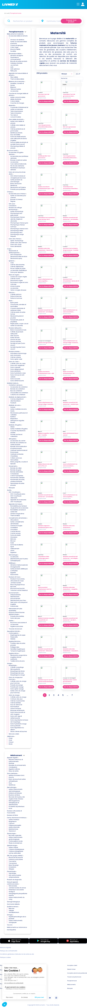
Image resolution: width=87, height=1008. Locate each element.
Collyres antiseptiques (16, 851)
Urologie (9, 915)
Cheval (11, 742)
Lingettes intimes (15, 657)
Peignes (12, 201)
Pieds (10, 301)
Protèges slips (14, 647)
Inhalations (12, 867)
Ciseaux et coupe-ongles (18, 277)
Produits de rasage (16, 685)
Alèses (12, 427)
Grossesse (13, 537)
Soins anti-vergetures (17, 365)
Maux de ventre (13, 771)
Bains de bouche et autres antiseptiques (17, 780)
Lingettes (13, 140)
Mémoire (13, 539)
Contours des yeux (16, 699)
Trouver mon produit (71, 21)
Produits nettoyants (15, 328)
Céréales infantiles (16, 63)
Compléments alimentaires (18, 518)
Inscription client (72, 965)
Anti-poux (12, 204)
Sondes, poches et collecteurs (16, 435)
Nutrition (13, 417)
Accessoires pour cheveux (17, 194)
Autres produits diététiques (19, 569)
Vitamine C (12, 831)
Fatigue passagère (15, 825)
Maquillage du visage (17, 675)
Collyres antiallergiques (16, 849)
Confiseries (14, 571)
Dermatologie (13, 555)
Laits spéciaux (15, 69)
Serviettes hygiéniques (17, 649)
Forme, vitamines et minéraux (16, 818)
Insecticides (14, 606)
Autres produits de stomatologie (16, 181)
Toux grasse (13, 863)
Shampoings (13, 209)
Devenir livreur (71, 969)
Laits (11, 67)
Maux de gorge (13, 865)
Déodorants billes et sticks (18, 256)
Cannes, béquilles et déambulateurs (16, 400)
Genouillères (14, 460)
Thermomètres (15, 515)
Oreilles (11, 621)
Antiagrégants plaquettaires (18, 893)
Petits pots (13, 71)
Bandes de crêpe (15, 468)
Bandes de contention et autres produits (18, 443)
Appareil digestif (12, 757)
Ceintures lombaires (16, 454)
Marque (64, 74)
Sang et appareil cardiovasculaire (12, 883)
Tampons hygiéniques (17, 651)
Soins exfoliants (15, 371)
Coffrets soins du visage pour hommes (18, 682)
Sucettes (13, 51)
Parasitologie (11, 871)
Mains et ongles (14, 275)
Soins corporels (15, 367)
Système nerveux (12, 906)
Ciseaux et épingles (16, 45)
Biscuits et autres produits (18, 61)
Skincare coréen (14, 734)
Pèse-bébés (14, 77)
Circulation (14, 529)
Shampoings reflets (16, 230)
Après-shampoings (16, 241)
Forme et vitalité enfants (18, 137)
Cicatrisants (14, 557)
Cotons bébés (14, 101)
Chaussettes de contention (19, 393)
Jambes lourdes (15, 583)
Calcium (11, 823)
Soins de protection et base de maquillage (19, 721)
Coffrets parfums (15, 294)
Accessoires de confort (17, 441)
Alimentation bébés (15, 54)
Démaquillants (15, 669)
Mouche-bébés (15, 49)
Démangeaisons (14, 801)
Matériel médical (12, 383)
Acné (10, 808)
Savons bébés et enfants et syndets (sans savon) (19, 143)
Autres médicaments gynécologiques (15, 838)
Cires (12, 263)
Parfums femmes (16, 296)
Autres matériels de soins (18, 409)
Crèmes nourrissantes (17, 701)
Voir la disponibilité (46, 101)
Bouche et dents (12, 150)
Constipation (13, 767)
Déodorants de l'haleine (18, 187)
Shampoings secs (16, 232)
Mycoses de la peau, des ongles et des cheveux (17, 798)
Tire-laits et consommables (15, 116)
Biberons (13, 87)
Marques (70, 988)
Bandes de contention (17, 389)
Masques (12, 488)
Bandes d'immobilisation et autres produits (18, 447)
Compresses (14, 474)
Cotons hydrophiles (16, 476)
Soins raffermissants (17, 381)
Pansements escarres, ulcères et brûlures (17, 480)
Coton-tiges (14, 47)
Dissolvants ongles (16, 280)
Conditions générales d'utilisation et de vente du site (17, 954)
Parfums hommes (16, 298)
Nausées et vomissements (17, 765)
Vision (12, 550)
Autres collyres (13, 847)
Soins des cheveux (15, 239)
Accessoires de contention (19, 387)
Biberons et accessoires (16, 81)
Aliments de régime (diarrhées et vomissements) (16, 57)
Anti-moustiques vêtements (15, 497)
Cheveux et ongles (16, 526)
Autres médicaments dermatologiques (15, 790)
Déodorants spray (16, 258)
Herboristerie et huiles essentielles (15, 609)
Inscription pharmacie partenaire (77, 973)
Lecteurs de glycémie (17, 514)
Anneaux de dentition (17, 40)
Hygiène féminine (14, 641)
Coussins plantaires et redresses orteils (17, 309)
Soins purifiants (15, 726)
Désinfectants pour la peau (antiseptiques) (19, 559)
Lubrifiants (13, 659)
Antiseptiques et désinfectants (14, 803)
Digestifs (13, 572)
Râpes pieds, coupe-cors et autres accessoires (19, 324)
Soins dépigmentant (17, 369)
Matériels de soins (14, 405)
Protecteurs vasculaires (16, 890)
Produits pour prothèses (18, 189)
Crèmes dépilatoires (16, 266)
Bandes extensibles (16, 472)
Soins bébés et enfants (16, 119)
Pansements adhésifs (17, 477)
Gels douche (14, 336)
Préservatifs (14, 637)
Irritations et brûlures (15, 793)
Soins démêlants (15, 246)
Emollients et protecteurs (16, 806)
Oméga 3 (12, 891)
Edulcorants (14, 574)
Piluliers (12, 422)
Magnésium (13, 821)
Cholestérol (14, 527)
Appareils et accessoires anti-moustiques (18, 501)
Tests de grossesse (16, 111)
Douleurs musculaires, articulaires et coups (17, 580)
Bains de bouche (15, 183)
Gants (12, 411)
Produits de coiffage (15, 207)
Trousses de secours (15, 629)
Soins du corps (13, 361)
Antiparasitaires (15, 595)
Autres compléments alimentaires (17, 523)
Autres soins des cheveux (18, 242)
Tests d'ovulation (15, 113)
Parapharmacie (16, 31)
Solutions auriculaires (16, 859)
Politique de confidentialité (8, 951)
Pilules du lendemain (15, 843)
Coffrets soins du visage (18, 697)
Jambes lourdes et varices (17, 888)
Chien (11, 738)
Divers (11, 744)
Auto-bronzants (15, 355)
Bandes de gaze (15, 470)
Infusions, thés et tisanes (17, 612)
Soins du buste (15, 379)
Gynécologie (11, 833)
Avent (64, 84)
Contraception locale (15, 841)
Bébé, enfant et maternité (15, 34)
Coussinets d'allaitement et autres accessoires (19, 108)
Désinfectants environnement (15, 597)
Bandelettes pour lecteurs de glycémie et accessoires (19, 507)
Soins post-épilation (17, 272)
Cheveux (10, 192)
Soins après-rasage (17, 689)
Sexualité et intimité (13, 631)
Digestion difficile (14, 769)
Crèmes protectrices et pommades (17, 130)
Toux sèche (12, 861)
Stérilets (12, 639)
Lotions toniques (15, 708)
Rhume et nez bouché (17, 588)
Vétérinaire (10, 736)
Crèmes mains (15, 278)
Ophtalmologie (13, 614)
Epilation (11, 261)
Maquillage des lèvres (17, 671)
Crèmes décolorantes (17, 265)
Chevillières (14, 456)
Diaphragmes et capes (17, 635)
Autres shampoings (16, 211)
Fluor (10, 783)
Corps (9, 249)
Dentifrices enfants (16, 133)
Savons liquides (15, 341)
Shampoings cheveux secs (19, 229)
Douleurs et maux (14, 577)
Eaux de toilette (15, 135)
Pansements (13, 466)
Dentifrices (13, 185)
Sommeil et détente (16, 545)
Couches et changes (17, 103)
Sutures (12, 407)
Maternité (12, 105)
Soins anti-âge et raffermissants (16, 717)
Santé (9, 490)
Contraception (13, 633)
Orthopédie (12, 439)
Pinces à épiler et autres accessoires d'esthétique (18, 269)
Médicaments (71, 984)
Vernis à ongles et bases (18, 290)
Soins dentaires (12, 773)
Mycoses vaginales (15, 835)
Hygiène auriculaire (16, 626)
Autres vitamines (14, 827)
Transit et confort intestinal (19, 590)
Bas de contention (16, 391)
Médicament (16, 755)
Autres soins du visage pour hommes (17, 692)
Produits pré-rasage (16, 687)
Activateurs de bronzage (18, 353)
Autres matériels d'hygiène (18, 429)
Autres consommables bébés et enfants (17, 98)
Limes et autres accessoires (15, 287)
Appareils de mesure (15, 504)
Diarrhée (11, 763)
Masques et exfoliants (17, 710)
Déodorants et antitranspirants (14, 252)
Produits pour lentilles (17, 616)
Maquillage (12, 665)
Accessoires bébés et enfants (18, 36)
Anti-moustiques (14, 492)
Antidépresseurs (14, 912)
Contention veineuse (15, 385)
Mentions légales (5, 947)
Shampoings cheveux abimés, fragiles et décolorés (17, 219)
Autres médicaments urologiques (15, 921)
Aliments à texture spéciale (19, 565)
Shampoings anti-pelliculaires (16, 214)
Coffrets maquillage (17, 667)
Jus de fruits (14, 65)
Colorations (12, 206)
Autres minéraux (14, 819)
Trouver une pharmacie (74, 977)
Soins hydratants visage (18, 724)
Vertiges (11, 910)
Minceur (12, 541)
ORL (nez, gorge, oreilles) (14, 855)
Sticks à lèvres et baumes (18, 731)
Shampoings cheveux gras (19, 223)
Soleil (12, 543)
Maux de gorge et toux (17, 585)
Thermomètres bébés (17, 79)
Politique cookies (5, 957)
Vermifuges (12, 873)
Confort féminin (15, 531)
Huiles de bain (15, 337)
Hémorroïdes (13, 886)
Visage (9, 663)
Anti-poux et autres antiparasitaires (15, 876)
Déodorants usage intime (18, 655)
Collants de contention (17, 395)
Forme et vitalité (15, 535)
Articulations (14, 520)
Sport (12, 547)
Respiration (14, 419)
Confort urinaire (15, 533)
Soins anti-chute (15, 244)
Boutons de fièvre (14, 795)
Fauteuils (13, 403)
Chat (10, 740)
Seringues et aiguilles (17, 420)
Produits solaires (14, 351)
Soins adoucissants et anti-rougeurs (17, 713)
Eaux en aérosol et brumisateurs (16, 705)
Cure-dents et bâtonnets (18, 164)
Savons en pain (15, 339)
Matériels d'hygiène (15, 425)
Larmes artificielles (15, 853)
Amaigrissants (15, 567)
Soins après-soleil (16, 359)
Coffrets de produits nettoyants (16, 333)
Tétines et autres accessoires (15, 90)
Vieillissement (14, 548)
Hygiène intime (13, 653)
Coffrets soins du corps (17, 363)
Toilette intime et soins (17, 661)
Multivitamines (13, 829)
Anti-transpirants (16, 254)
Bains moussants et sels (18, 330)
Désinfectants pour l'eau (18, 600)
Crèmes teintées (15, 703)
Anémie (11, 895)
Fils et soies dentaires (17, 166)
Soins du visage (14, 695)
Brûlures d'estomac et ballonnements (16, 760)
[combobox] (54, 21)
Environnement (13, 593)
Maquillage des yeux (17, 673)
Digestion (13, 552)
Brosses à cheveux (16, 199)
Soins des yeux (15, 618)
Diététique (12, 563)
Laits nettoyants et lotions (18, 138)
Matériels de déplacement (17, 397)
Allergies (11, 869)
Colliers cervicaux (16, 458)
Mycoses (13, 586)
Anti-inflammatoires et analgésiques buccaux (18, 177)
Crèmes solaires (15, 357)
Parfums (11, 292)
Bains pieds (14, 302)
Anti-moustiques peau (17, 494)
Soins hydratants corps (18, 373)
